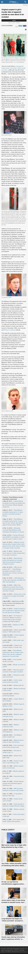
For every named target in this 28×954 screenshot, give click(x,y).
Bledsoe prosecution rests (11, 725)
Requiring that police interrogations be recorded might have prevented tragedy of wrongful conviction (12, 561)
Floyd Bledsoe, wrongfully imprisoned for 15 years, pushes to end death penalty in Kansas (13, 513)
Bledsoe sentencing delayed (11, 694)
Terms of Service (23, 951)
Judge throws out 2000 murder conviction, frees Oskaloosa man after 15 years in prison (13, 603)
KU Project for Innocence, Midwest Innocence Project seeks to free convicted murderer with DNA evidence (12, 618)
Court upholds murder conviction (12, 660)
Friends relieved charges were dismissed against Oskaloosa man (13, 783)
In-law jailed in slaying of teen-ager (13, 794)
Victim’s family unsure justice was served (12, 681)
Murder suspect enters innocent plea (13, 767)
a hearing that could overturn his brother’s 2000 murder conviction (13, 68)
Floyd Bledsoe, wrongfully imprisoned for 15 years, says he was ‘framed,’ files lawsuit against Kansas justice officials (13, 522)
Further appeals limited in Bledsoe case (13, 636)
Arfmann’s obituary (9, 330)
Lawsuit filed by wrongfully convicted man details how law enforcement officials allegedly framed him (14, 504)
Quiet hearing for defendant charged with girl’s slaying (13, 805)
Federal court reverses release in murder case (12, 646)
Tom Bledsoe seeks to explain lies (12, 736)
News (14, 20)
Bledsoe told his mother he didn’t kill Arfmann (13, 741)
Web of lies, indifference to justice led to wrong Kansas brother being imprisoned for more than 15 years (13, 588)
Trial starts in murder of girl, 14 (12, 751)
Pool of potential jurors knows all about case (13, 746)
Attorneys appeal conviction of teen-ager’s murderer (13, 671)
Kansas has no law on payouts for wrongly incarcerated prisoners (14, 596)
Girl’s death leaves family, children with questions (13, 820)
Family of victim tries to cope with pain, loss (13, 762)
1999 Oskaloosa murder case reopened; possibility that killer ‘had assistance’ (14, 580)
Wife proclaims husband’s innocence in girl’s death (13, 789)
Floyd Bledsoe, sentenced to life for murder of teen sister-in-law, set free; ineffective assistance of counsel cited (13, 653)
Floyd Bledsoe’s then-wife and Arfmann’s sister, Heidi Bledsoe (13, 446)
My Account (25, 5)
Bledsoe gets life (19, 685)
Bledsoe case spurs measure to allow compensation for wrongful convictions (14, 553)
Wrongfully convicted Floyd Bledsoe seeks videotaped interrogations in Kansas (13, 530)
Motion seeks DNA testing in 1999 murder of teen (14, 631)
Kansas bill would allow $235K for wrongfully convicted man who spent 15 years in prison (13, 537)
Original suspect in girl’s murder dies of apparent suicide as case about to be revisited (14, 610)
